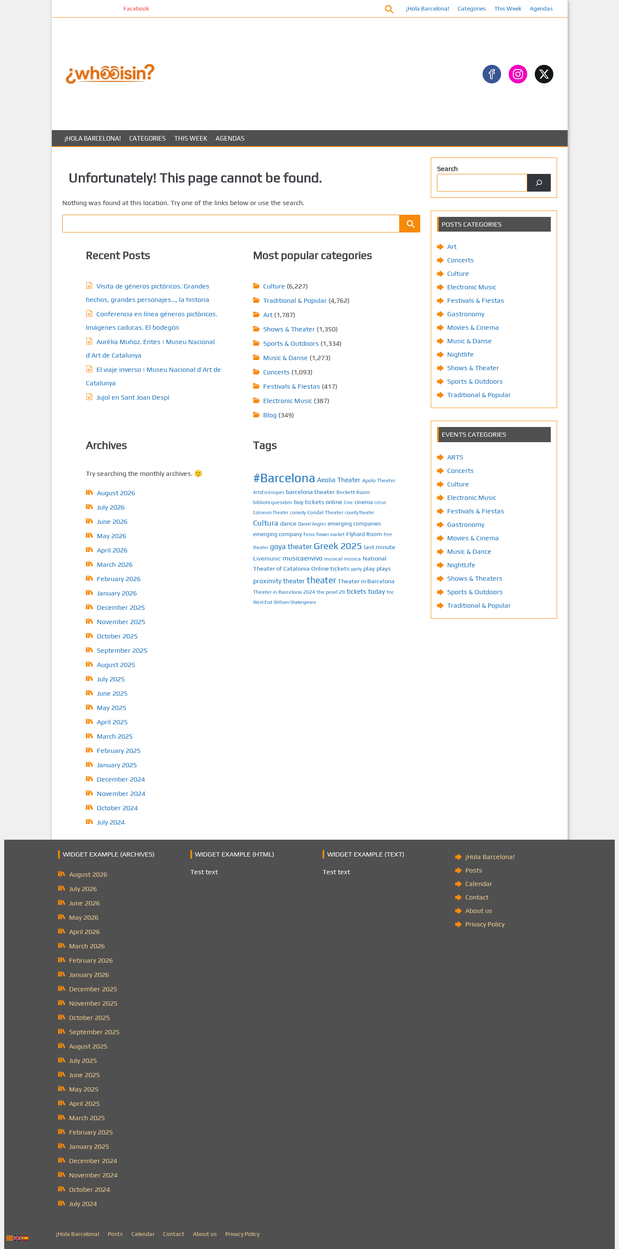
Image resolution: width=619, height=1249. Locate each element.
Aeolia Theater (338, 479)
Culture (274, 286)
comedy (298, 512)
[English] (17, 1237)
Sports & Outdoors (291, 343)
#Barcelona (284, 478)
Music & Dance (469, 551)
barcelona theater (310, 491)
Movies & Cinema (473, 327)
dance (288, 523)
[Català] (10, 1237)
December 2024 (121, 779)
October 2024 (117, 808)
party (356, 568)
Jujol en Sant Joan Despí (132, 397)
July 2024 (111, 822)
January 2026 (117, 593)
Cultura (265, 522)
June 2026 (112, 522)
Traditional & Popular (295, 300)
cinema (364, 502)
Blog (270, 415)
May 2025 (111, 708)
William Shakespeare (295, 602)
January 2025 (117, 765)
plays (383, 568)
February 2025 (119, 751)
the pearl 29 (331, 592)
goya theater (291, 546)
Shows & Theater (289, 329)
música (352, 558)
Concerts (276, 372)
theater (321, 580)
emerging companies (354, 523)
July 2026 (111, 507)
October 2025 (117, 636)
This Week (507, 8)
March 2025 (115, 736)
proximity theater (279, 580)
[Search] (539, 183)
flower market (330, 534)
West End (262, 602)
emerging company (277, 534)
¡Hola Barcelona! (427, 8)
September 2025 (122, 650)
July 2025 (111, 679)
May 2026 (111, 536)
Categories (472, 8)
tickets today (366, 591)
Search (447, 169)
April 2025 (112, 722)
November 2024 (121, 794)
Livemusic (267, 558)
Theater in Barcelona (366, 580)
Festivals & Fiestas (291, 386)
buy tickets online (318, 501)
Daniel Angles (312, 523)
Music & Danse (285, 358)
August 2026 (116, 493)
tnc (390, 592)
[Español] (25, 1237)
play (369, 568)
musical (333, 558)
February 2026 (119, 579)
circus (380, 502)
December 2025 (121, 607)
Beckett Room (353, 492)
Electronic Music (287, 401)
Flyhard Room (364, 534)
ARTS (455, 457)
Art (267, 315)
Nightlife (460, 354)
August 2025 (116, 665)
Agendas (541, 8)
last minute (379, 546)
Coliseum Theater (270, 512)
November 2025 (121, 622)
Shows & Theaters (474, 578)
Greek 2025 (338, 545)
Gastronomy (465, 314)
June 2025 (112, 693)
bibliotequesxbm (272, 502)
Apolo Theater (378, 480)
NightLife (461, 565)
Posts (473, 870)
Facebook (110, 8)
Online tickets (330, 568)
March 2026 (115, 564)
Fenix (309, 534)
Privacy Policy (484, 924)
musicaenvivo (303, 558)
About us (478, 911)
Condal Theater (325, 512)
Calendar (478, 884)
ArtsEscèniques (268, 492)
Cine (348, 502)
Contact (476, 897)
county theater (359, 512)
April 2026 (112, 550)
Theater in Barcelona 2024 (284, 592)
